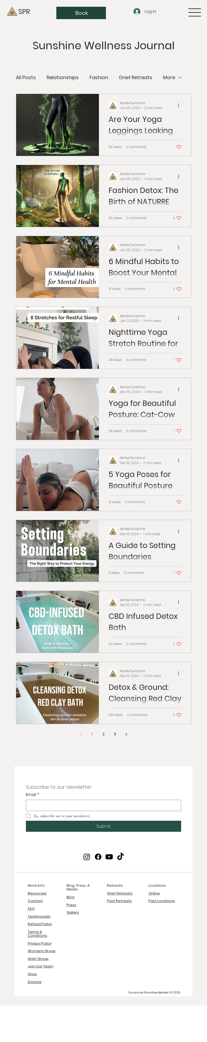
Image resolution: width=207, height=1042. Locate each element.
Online (154, 893)
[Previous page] (81, 734)
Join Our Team (40, 966)
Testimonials (39, 916)
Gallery (73, 912)
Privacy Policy (39, 943)
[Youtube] (109, 856)
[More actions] (180, 105)
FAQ (31, 908)
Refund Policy (40, 924)
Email (32, 794)
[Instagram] (86, 856)
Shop (32, 974)
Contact (35, 900)
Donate (35, 981)
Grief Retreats (135, 77)
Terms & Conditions (37, 933)
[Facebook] (98, 856)
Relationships (63, 77)
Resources (37, 893)
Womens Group (42, 950)
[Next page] (126, 734)
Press (71, 904)
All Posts (26, 77)
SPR (24, 11)
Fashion (98, 77)
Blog (70, 897)
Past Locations (162, 900)
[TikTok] (120, 856)
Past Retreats (119, 900)
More (169, 77)
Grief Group (38, 958)
